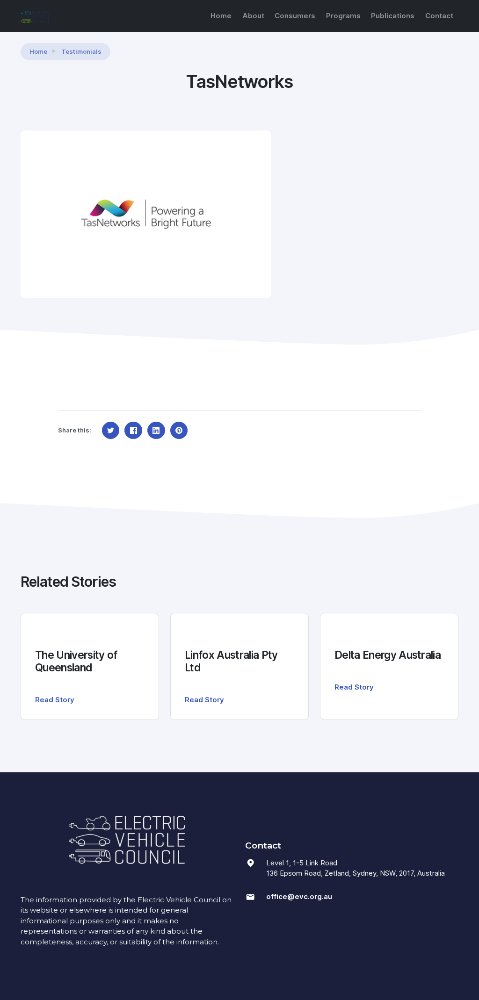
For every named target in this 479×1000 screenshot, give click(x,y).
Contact (439, 16)
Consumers (295, 16)
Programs (343, 16)
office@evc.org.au (299, 896)
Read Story (54, 700)
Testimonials (81, 51)
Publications (392, 16)
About (253, 16)
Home (221, 16)
